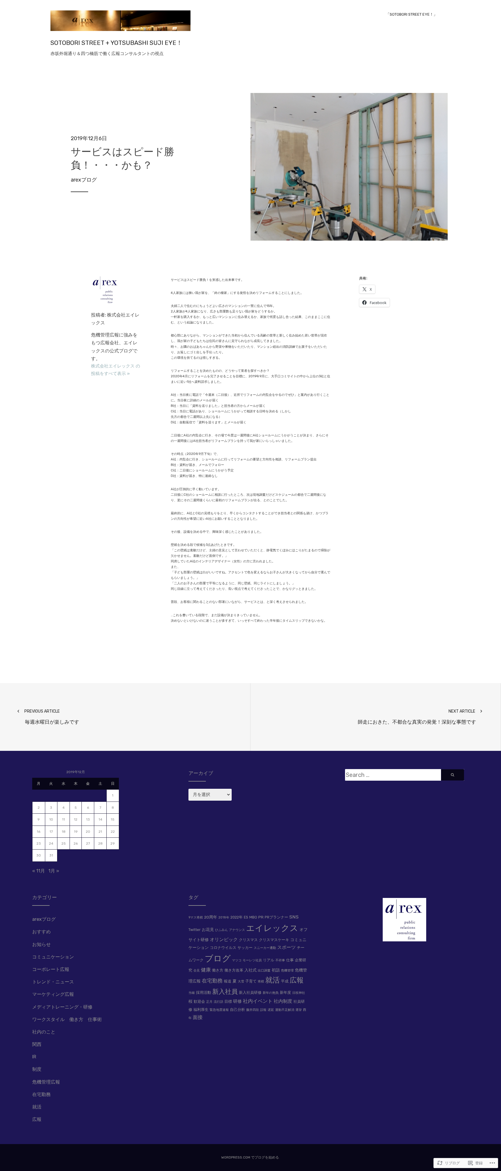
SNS (294, 917)
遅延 (271, 1010)
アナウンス (237, 930)
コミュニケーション (53, 957)
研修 (237, 1001)
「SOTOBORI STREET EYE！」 (411, 14)
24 (51, 843)
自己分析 (237, 1009)
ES (246, 917)
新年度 (285, 992)
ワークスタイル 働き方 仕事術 (67, 1019)
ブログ (218, 958)
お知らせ (41, 944)
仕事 (290, 960)
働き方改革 (233, 970)
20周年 (210, 917)
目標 (228, 1001)
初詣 (276, 970)
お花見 (208, 929)
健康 (206, 970)
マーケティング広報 (53, 994)
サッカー (245, 947)
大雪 (241, 981)
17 (51, 832)
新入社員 (225, 991)
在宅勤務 (41, 1094)
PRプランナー (276, 917)
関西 (36, 1044)
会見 (196, 970)
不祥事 (280, 960)
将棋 (261, 981)
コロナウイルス (223, 947)
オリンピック (224, 939)
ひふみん (221, 930)
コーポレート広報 (50, 969)
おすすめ (41, 931)
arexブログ (84, 180)
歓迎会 (199, 1001)
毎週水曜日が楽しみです (51, 717)
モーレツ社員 (252, 960)
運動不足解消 (284, 1010)
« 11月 (38, 871)
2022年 (236, 917)
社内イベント (258, 1001)
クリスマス (248, 940)
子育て (251, 981)
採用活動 (203, 992)
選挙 (298, 1010)
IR (34, 1057)
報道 (227, 981)
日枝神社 (298, 993)
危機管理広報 (46, 1082)
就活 (36, 1107)
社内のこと (43, 1032)
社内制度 (283, 1001)
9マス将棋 (195, 917)
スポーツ (286, 947)
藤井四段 (252, 1010)
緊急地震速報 (219, 1010)
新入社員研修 (250, 992)
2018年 (223, 917)
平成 (284, 981)
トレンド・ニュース (53, 982)
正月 (209, 1002)
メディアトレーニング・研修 (62, 1007)
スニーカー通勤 (265, 948)
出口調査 (264, 970)
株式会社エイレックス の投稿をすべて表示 (115, 369)
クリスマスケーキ (274, 940)
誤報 (263, 1010)
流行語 (218, 1002)
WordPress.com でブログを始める (250, 1157)
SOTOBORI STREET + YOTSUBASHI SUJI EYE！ (116, 42)
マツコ (237, 960)
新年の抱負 (271, 993)
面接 (198, 1017)
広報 (36, 1119)
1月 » (53, 871)
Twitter (194, 929)
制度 (36, 1069)
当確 (191, 993)
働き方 (217, 970)
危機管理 (287, 970)
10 (51, 819)
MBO (253, 917)
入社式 (250, 970)
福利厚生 (200, 1009)
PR (261, 917)
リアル (268, 960)
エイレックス (272, 928)
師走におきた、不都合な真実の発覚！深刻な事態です (417, 717)
